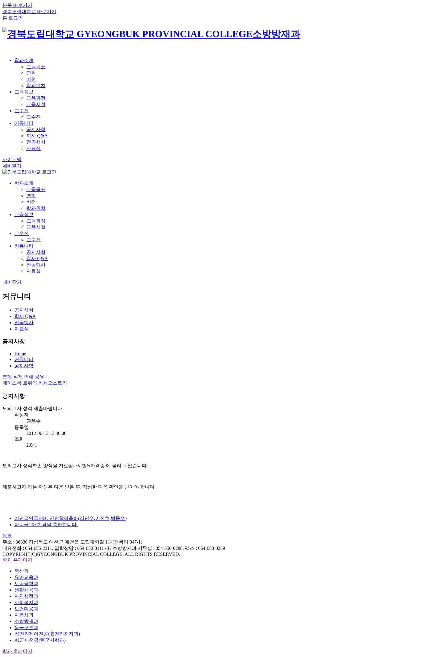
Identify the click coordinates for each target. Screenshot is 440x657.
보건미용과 (26, 608)
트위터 (30, 383)
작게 (18, 376)
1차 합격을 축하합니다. (46, 524)
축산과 (21, 570)
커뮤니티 (24, 359)
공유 (39, 376)
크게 (7, 376)
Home (20, 353)
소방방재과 (26, 621)
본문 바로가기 (17, 5)
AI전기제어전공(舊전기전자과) (47, 633)
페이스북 (12, 383)
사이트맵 (12, 159)
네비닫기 (12, 282)
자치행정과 (26, 596)
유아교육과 (26, 577)
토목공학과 (26, 583)
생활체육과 (26, 589)
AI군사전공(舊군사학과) (40, 640)
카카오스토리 (52, 383)
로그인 (15, 17)
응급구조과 (26, 627)
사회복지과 (26, 602)
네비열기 (12, 165)
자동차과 (24, 614)
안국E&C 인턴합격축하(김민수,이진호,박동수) (70, 518)
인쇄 (29, 376)
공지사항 (24, 365)
